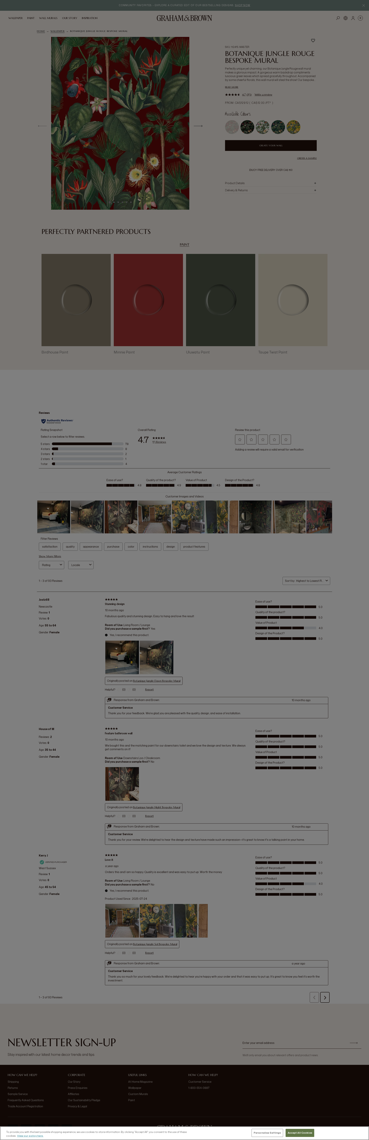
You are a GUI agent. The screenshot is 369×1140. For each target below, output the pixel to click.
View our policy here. (30, 1136)
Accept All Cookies (300, 1132)
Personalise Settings (267, 1132)
